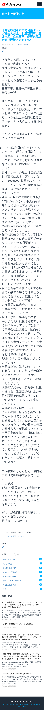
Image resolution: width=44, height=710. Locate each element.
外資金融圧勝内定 (9, 585)
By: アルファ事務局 (22, 44)
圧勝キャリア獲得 (9, 560)
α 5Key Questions (9, 576)
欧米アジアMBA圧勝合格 (11, 581)
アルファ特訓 (7, 564)
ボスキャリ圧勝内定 (9, 572)
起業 (4, 589)
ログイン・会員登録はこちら (13, 536)
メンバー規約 (24, 704)
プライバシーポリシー (10, 704)
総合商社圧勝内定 (9, 568)
